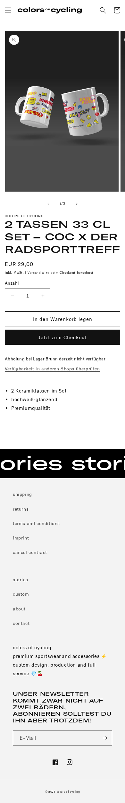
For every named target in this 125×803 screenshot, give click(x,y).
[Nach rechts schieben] (77, 204)
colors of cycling (68, 791)
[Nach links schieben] (48, 204)
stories (20, 579)
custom (21, 594)
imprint (21, 537)
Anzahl (12, 283)
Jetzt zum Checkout (62, 337)
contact (21, 623)
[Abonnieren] (105, 738)
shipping (22, 494)
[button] (8, 10)
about (19, 608)
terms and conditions (36, 523)
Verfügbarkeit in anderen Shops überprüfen (52, 368)
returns (21, 509)
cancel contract (30, 552)
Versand (34, 272)
